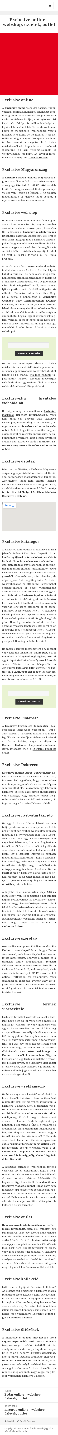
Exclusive (50, 861)
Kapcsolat (22, 1431)
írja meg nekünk (40, 374)
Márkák (10, 1421)
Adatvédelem (11, 1431)
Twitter (36, 980)
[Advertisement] (29, 64)
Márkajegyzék (45, 1428)
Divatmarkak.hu (29, 1428)
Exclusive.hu (48, 445)
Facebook (24, 980)
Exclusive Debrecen (31, 803)
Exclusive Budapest (44, 748)
